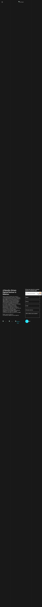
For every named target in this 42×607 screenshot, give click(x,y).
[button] (39, 2)
